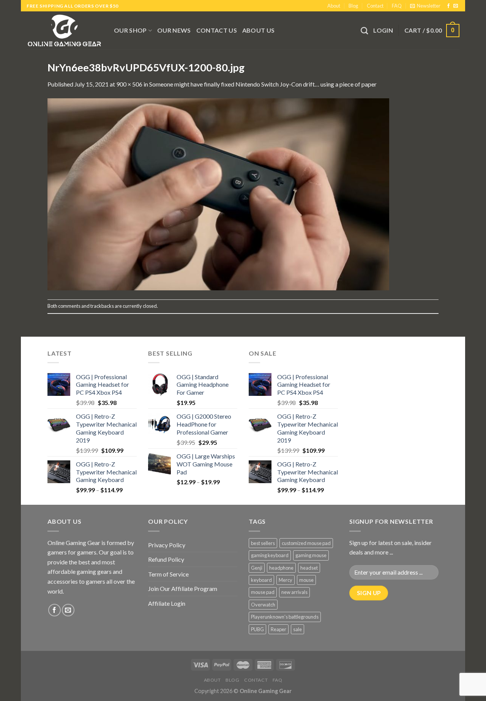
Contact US (216, 30)
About (333, 6)
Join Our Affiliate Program (182, 588)
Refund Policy (166, 559)
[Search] (364, 30)
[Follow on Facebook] (448, 6)
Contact (375, 6)
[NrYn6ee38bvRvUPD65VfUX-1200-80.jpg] (218, 193)
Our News (174, 30)
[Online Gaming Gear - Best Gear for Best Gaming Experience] (65, 30)
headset (309, 568)
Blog (353, 6)
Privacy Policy (166, 544)
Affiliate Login (166, 603)
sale (297, 629)
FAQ (397, 6)
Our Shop (130, 30)
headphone (281, 568)
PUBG (257, 629)
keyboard (261, 580)
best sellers (263, 543)
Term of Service (168, 574)
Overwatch (263, 605)
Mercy (285, 580)
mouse (306, 580)
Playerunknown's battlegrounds (285, 617)
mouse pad (263, 592)
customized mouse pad (306, 543)
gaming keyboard (270, 555)
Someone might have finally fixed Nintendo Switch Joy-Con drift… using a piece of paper (263, 84)
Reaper (278, 629)
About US (258, 30)
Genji (256, 568)
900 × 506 (129, 84)
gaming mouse (311, 555)
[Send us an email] (455, 6)
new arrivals (294, 592)
